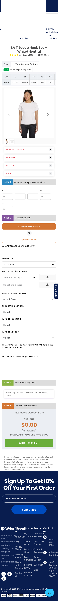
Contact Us (19, 574)
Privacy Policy (18, 548)
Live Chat (38, 564)
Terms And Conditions (19, 565)
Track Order (27, 543)
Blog (36, 569)
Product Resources (38, 550)
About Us (19, 536)
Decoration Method (13, 306)
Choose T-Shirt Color (14, 293)
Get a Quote (56, 291)
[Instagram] (9, 573)
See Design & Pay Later (18, 69)
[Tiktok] (3, 578)
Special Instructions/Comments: (20, 357)
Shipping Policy (19, 556)
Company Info (19, 530)
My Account (28, 535)
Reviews (10, 157)
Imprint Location (11, 319)
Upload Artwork (29, 239)
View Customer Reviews (26, 64)
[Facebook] (3, 573)
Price (6, 64)
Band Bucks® (37, 558)
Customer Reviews (38, 535)
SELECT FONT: (8, 259)
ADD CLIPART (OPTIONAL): (14, 271)
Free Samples (28, 558)
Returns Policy (28, 566)
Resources (38, 528)
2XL (3, 203)
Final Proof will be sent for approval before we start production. (27, 346)
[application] (49, 592)
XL (41, 190)
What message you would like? (18, 246)
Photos (10, 165)
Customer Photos (38, 543)
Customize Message (29, 226)
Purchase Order (29, 550)
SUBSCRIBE (29, 509)
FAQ (8, 173)
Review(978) (28, 55)
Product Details (15, 149)
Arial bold (9, 264)
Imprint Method (10, 332)
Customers (29, 528)
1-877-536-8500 (51, 541)
